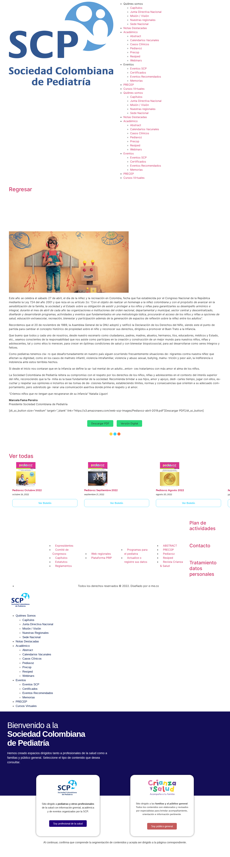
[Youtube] (14, 561)
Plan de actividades (202, 525)
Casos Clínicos (139, 44)
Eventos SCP (138, 68)
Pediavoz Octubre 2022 (27, 490)
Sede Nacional (139, 24)
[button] (100, 423)
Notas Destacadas (135, 28)
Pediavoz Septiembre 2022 (101, 490)
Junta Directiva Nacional (145, 11)
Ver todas (21, 456)
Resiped (135, 56)
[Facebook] (14, 551)
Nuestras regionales (142, 20)
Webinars (136, 60)
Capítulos (136, 7)
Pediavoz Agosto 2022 (170, 490)
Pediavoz (136, 48)
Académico (130, 32)
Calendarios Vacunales (144, 40)
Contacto (199, 545)
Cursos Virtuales (133, 88)
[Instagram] (23, 551)
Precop (134, 52)
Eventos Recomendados (145, 76)
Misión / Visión (139, 16)
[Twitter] (32, 551)
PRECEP (128, 84)
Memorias (136, 80)
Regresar (20, 189)
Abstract (135, 36)
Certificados (138, 72)
